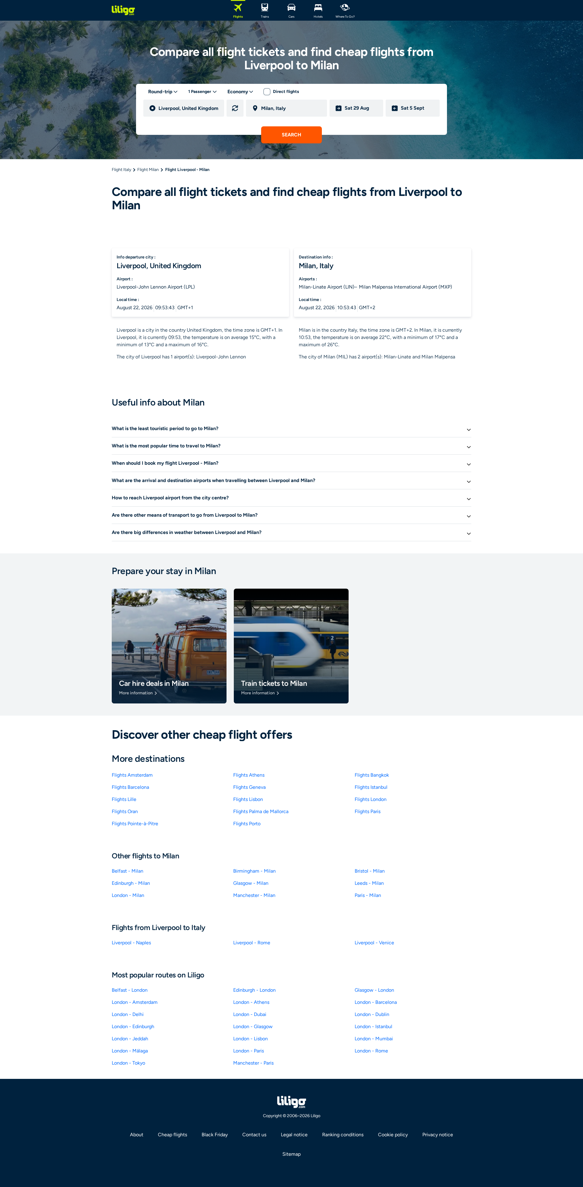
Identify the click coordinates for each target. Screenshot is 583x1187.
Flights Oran (125, 811)
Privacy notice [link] (437, 1134)
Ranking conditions (342, 1134)
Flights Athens (248, 775)
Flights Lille (124, 799)
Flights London (371, 799)
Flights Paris (367, 811)
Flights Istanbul (371, 787)
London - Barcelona (376, 1002)
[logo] (123, 10)
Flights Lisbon (248, 799)
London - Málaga (130, 1051)
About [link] (136, 1134)
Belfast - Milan (127, 871)
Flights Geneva (249, 787)
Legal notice (294, 1134)
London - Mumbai (374, 1039)
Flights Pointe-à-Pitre (135, 823)
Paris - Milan (368, 895)
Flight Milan (148, 169)
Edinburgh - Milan (131, 883)
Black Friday (215, 1134)
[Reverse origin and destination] (235, 108)
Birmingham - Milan (254, 871)
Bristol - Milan (370, 871)
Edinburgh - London (254, 990)
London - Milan (128, 895)
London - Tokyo (128, 1063)
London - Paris (248, 1051)
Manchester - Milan (254, 895)
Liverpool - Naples (131, 943)
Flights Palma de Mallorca (260, 811)
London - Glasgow (253, 1026)
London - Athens (251, 1002)
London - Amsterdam (135, 1002)
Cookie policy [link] (393, 1134)
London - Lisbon (250, 1039)
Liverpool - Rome (251, 943)
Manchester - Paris (253, 1063)
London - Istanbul (373, 1026)
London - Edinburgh (133, 1026)
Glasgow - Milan (250, 883)
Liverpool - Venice (374, 943)
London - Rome (371, 1051)
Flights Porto (247, 823)
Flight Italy (121, 169)
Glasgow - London (374, 990)
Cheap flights (172, 1134)
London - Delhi (128, 1014)
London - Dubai (249, 1014)
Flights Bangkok (372, 775)
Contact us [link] (254, 1134)
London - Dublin (372, 1014)
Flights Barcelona (130, 787)
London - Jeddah (130, 1039)
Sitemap (291, 1154)
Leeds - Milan (369, 883)
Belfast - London (130, 990)
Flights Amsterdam (132, 775)
